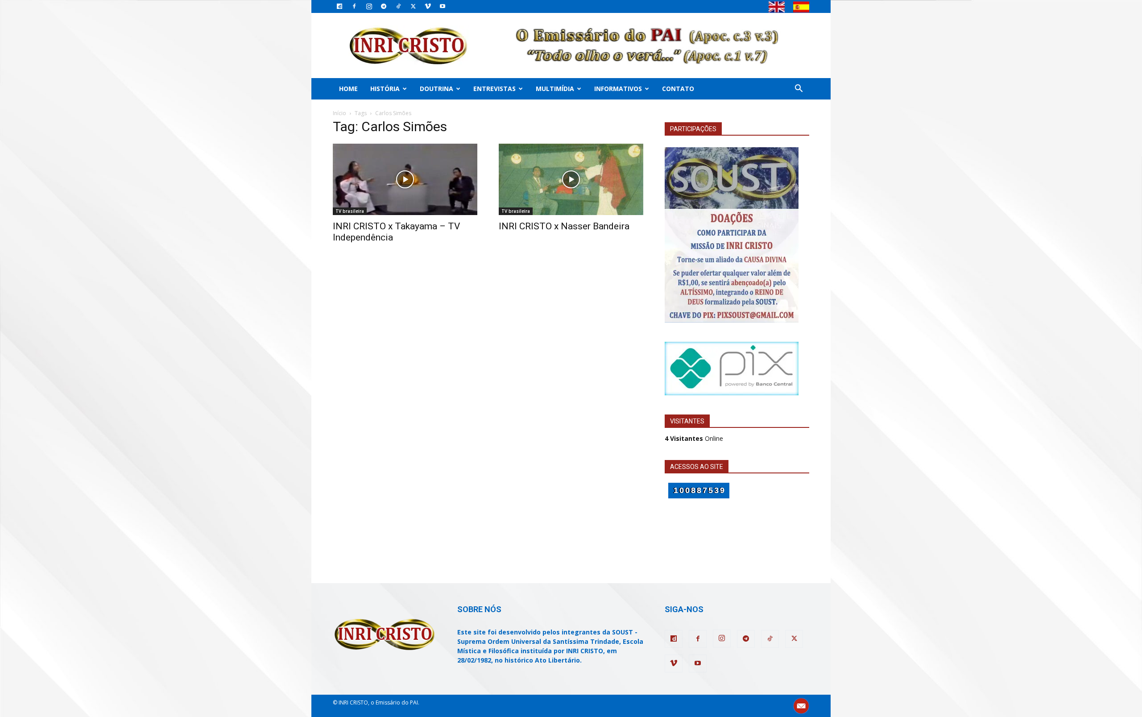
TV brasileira (349, 211)
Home (348, 88)
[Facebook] (354, 6)
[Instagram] (369, 6)
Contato (678, 88)
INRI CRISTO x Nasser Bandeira (564, 226)
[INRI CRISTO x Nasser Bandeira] (571, 179)
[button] (798, 89)
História (385, 88)
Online (694, 438)
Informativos (618, 88)
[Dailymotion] (339, 6)
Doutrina (436, 88)
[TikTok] (398, 6)
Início (339, 113)
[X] (413, 6)
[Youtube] (442, 6)
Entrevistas (494, 88)
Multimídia (555, 88)
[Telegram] (383, 6)
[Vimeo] (427, 6)
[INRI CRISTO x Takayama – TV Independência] (405, 179)
